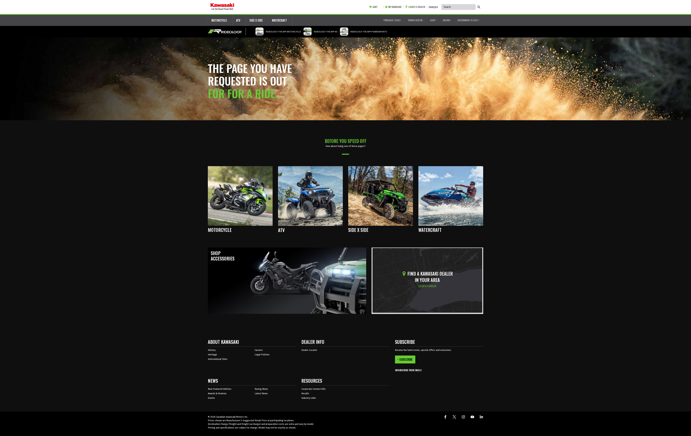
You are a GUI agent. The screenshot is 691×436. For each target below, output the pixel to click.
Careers (259, 350)
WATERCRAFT (280, 20)
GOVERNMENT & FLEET (468, 20)
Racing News (261, 389)
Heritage (212, 354)
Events (211, 398)
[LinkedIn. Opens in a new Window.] (481, 417)
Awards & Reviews (217, 393)
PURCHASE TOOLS (392, 20)
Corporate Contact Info (313, 389)
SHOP (433, 20)
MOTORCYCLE (219, 20)
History (212, 350)
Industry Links (308, 398)
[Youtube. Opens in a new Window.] (472, 417)
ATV (238, 20)
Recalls (305, 393)
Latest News (261, 393)
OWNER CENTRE (415, 20)
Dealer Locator (309, 350)
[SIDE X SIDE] (380, 195)
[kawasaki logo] (222, 7)
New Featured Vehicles (219, 389)
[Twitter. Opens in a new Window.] (454, 417)
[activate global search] (478, 7)
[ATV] (310, 195)
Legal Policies (262, 354)
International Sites (217, 359)
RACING (447, 20)
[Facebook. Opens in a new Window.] (445, 417)
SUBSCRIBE (406, 359)
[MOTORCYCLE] (240, 195)
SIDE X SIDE (256, 20)
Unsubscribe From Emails (408, 370)
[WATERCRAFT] (450, 195)
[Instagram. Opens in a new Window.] (463, 417)
